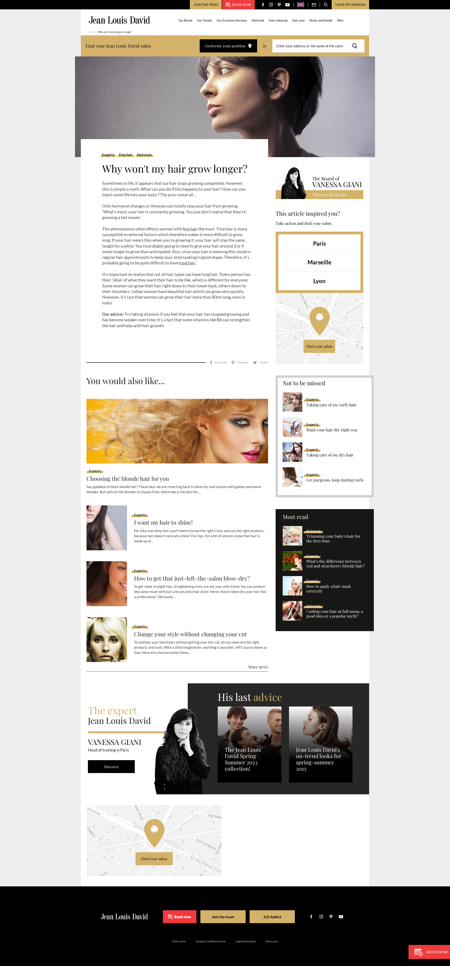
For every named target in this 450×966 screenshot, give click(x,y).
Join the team (206, 5)
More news (258, 666)
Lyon (319, 281)
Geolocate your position (225, 45)
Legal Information (246, 941)
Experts (108, 155)
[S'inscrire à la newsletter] (314, 4)
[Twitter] (260, 363)
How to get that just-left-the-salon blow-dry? (192, 578)
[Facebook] (263, 5)
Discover (111, 766)
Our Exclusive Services (232, 20)
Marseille (319, 262)
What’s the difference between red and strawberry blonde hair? (335, 563)
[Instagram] (271, 5)
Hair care (298, 20)
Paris (319, 243)
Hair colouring (278, 20)
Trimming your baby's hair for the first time (333, 538)
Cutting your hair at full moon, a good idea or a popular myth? (334, 613)
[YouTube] (287, 5)
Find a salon (179, 941)
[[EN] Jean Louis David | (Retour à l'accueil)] (119, 20)
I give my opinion (350, 5)
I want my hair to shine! (163, 522)
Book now (241, 5)
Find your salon (319, 346)
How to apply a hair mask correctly (328, 588)
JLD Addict (272, 916)
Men (340, 20)
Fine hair (125, 155)
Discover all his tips (329, 194)
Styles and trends (321, 20)
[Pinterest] (279, 5)
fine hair (190, 228)
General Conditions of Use (210, 941)
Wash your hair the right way (332, 430)
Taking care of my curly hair (331, 405)
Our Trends (204, 20)
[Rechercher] (356, 45)
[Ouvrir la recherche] (325, 4)
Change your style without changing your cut (190, 634)
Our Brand (185, 20)
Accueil (92, 31)
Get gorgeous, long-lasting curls (335, 480)
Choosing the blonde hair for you (127, 478)
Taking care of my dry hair (329, 455)
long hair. (187, 262)
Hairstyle (258, 20)
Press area (272, 941)
